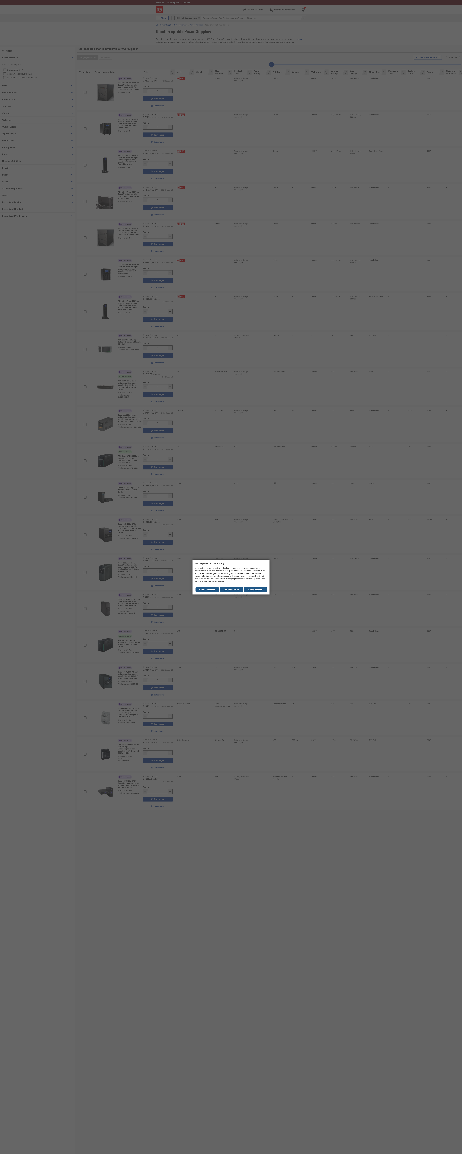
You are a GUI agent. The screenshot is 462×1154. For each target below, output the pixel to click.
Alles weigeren (255, 589)
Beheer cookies (231, 589)
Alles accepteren (207, 589)
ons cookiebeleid (217, 581)
